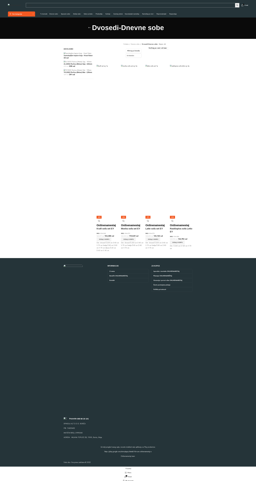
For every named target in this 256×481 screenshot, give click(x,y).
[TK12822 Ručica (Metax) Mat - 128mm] (77, 70)
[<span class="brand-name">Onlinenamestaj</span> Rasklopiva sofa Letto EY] (181, 140)
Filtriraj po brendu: (133, 51)
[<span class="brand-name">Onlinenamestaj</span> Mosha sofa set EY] (132, 140)
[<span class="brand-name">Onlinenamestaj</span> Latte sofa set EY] (156, 140)
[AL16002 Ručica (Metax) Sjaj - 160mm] (78, 61)
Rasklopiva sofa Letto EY (181, 228)
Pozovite (72, 419)
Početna (126, 44)
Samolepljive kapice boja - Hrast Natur (78, 55)
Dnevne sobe (135, 44)
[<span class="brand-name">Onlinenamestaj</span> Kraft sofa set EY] (108, 140)
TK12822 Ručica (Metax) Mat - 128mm (78, 72)
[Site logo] (14, 5)
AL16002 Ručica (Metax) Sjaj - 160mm (78, 64)
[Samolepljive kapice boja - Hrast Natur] (77, 53)
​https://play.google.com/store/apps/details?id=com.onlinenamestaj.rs (128, 451)
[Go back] (89, 28)
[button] (104, 239)
